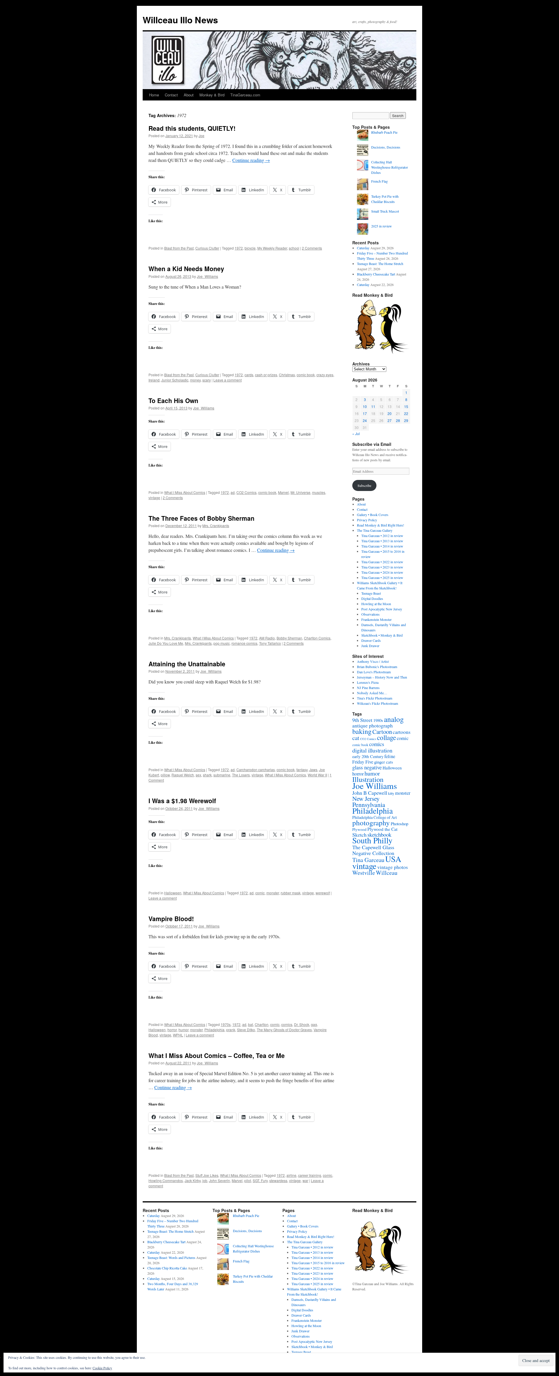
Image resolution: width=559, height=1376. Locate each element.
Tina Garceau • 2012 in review (382, 535)
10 (365, 406)
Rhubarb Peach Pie (384, 132)
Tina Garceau (368, 860)
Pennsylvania (368, 804)
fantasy (301, 769)
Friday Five (362, 762)
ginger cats (383, 762)
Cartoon (382, 731)
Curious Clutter (207, 247)
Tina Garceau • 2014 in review (382, 546)
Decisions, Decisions (385, 147)
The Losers (241, 774)
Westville (363, 873)
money (195, 379)
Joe (201, 135)
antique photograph (372, 725)
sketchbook (379, 834)
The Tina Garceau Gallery (374, 530)
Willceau (386, 873)
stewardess (278, 1180)
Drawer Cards (371, 640)
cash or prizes (266, 374)
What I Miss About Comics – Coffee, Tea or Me (216, 1055)
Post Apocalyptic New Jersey (381, 609)
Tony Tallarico (270, 643)
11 (373, 406)
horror (172, 1029)
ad (233, 492)
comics (286, 1024)
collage (386, 737)
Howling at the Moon (376, 603)
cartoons (402, 732)
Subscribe (364, 485)
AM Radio (267, 637)
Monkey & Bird (211, 95)
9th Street (362, 719)
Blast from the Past (179, 247)
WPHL (178, 1034)
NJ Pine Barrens (368, 687)
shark (207, 774)
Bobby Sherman (289, 637)
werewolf (323, 892)
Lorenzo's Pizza (367, 682)
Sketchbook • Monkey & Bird (382, 635)
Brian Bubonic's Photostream (377, 666)
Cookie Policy (102, 1368)
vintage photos (392, 867)
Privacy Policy (367, 519)
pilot (247, 1180)
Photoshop (399, 823)
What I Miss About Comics (184, 492)
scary (206, 379)
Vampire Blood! (171, 918)
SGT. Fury (260, 1180)
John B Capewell (369, 792)
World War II (317, 774)
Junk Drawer (370, 645)
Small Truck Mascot (385, 211)
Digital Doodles (372, 598)
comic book (306, 374)
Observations (370, 614)
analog (394, 719)
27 (390, 420)
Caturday (363, 247)
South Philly (372, 840)
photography (371, 822)
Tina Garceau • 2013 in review (382, 540)
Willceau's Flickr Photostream (377, 703)
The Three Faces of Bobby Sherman (201, 518)
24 (365, 420)
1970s (226, 1024)
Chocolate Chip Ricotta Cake (167, 1268)
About (189, 95)
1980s (378, 720)
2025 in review (381, 226)
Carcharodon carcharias (255, 769)
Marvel (283, 492)
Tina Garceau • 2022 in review (382, 561)
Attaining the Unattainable (186, 663)
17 (365, 413)
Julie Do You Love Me (165, 643)
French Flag (379, 181)
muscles (318, 492)
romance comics (244, 643)
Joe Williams (374, 785)
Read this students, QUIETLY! (192, 128)
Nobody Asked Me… (372, 692)
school (294, 247)
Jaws (313, 769)
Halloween (172, 892)
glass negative (367, 767)
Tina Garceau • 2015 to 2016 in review (318, 1262)
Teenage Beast (371, 593)
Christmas (287, 374)
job (204, 1180)
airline (291, 1175)
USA (393, 858)
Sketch (359, 834)
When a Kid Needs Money (186, 268)
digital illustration (372, 750)
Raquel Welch (182, 774)
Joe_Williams (207, 276)
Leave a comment (227, 379)
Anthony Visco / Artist (373, 661)
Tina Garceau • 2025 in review (382, 577)
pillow (165, 774)
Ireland (154, 379)
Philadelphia (214, 1029)
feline (389, 756)
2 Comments (312, 247)
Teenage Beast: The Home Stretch (380, 263)
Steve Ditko (246, 1029)
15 (406, 406)
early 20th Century (367, 756)
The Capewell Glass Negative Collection (373, 850)
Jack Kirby (193, 1180)
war (305, 1180)
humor (183, 1029)
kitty (391, 793)
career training (309, 1175)
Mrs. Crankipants (215, 525)
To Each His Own (173, 400)
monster (272, 892)
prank (230, 1029)
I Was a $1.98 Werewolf (182, 800)
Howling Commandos (165, 1180)
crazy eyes (324, 374)
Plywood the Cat (382, 829)
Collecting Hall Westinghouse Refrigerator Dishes (389, 167)
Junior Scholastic (174, 379)
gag (314, 1024)
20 (390, 413)
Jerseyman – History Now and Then (382, 677)
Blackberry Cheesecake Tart (376, 274)
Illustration (367, 779)
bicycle (250, 247)
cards (249, 374)
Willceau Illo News (180, 19)
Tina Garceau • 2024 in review (382, 572)
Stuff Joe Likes (206, 1175)
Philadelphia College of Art (374, 817)
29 (406, 420)
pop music (221, 643)
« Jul (356, 433)
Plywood (359, 829)
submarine (221, 774)
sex (198, 774)
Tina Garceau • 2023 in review (382, 567)
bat (250, 1024)
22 (406, 413)
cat (355, 738)
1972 (239, 247)
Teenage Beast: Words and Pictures (171, 1257)
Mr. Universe (300, 492)
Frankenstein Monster (376, 619)
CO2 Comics (246, 492)
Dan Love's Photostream (374, 672)
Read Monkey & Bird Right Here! (380, 525)
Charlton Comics (317, 637)
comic (260, 892)
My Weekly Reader (272, 247)
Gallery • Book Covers (372, 514)
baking (362, 731)
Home (154, 95)
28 (398, 420)
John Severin (219, 1180)
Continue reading (251, 160)
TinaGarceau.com (245, 95)
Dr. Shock (301, 1024)
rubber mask (290, 892)
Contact (171, 95)
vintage (154, 497)
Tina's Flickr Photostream (374, 698)
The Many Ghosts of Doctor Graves (284, 1029)
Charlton (261, 1024)
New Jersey (366, 798)
